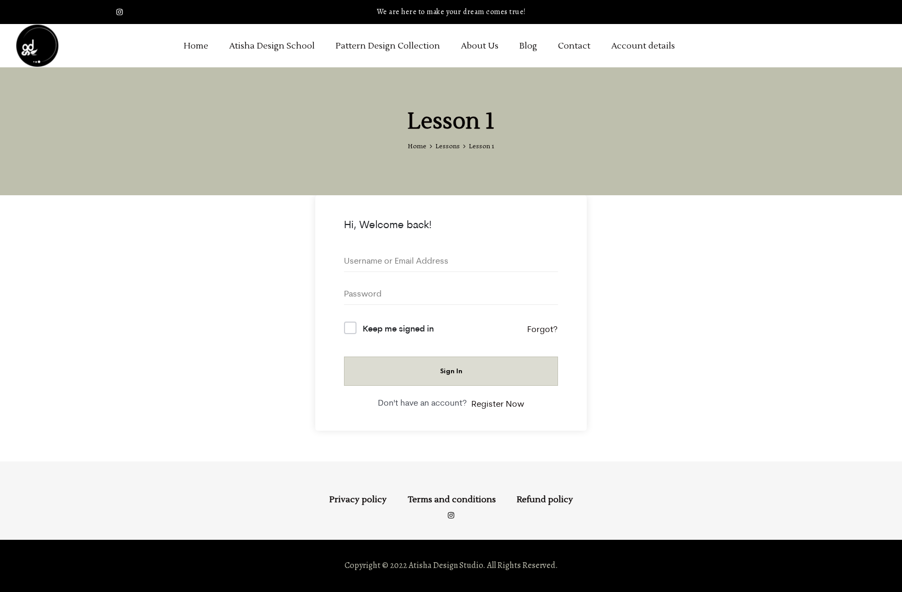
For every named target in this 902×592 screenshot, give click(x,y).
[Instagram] (119, 12)
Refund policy (545, 499)
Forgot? (542, 329)
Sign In (451, 370)
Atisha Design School (272, 46)
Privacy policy (358, 499)
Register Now (497, 403)
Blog (528, 46)
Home (196, 46)
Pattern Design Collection (388, 46)
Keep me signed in (398, 328)
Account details (643, 46)
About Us (480, 46)
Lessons (447, 146)
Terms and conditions (452, 499)
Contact (574, 46)
